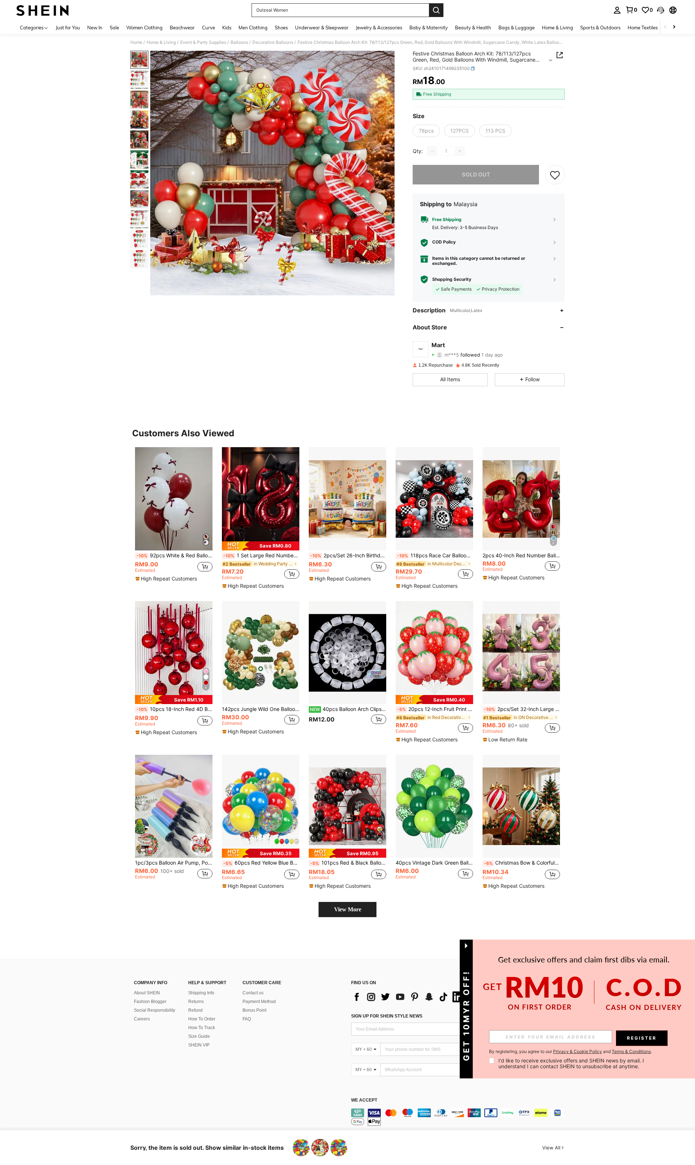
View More (347, 909)
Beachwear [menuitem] (182, 27)
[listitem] (173, 516)
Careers (142, 1019)
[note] (167, 578)
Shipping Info (201, 992)
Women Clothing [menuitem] (144, 27)
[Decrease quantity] (432, 151)
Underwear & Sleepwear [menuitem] (322, 27)
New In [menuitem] (94, 27)
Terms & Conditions (631, 1051)
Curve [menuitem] (208, 27)
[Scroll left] (665, 27)
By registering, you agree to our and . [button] (570, 1051)
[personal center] (617, 10)
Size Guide (199, 1036)
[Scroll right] (674, 27)
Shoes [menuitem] (281, 27)
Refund (195, 1010)
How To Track (201, 1027)
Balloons (239, 42)
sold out (476, 174)
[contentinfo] (459, 1117)
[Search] (436, 10)
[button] (660, 10)
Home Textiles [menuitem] (643, 27)
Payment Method (259, 1001)
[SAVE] (555, 174)
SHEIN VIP (199, 1045)
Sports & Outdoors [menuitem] (600, 27)
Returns (196, 1001)
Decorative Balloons (272, 42)
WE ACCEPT (364, 1100)
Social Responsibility (154, 1010)
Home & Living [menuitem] (557, 27)
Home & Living (161, 42)
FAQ (247, 1019)
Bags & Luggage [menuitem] (516, 27)
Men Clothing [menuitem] (253, 27)
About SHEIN (147, 992)
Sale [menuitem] (114, 27)
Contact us (253, 992)
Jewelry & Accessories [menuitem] (379, 27)
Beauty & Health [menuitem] (473, 27)
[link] (631, 9)
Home (136, 42)
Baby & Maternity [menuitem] (428, 27)
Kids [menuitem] (226, 27)
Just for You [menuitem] (68, 27)
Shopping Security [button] (451, 279)
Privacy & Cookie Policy (577, 1051)
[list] (409, 996)
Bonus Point (254, 1010)
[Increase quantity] (459, 151)
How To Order (201, 1019)
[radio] (426, 131)
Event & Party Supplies (203, 42)
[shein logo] (42, 10)
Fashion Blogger (150, 1001)
